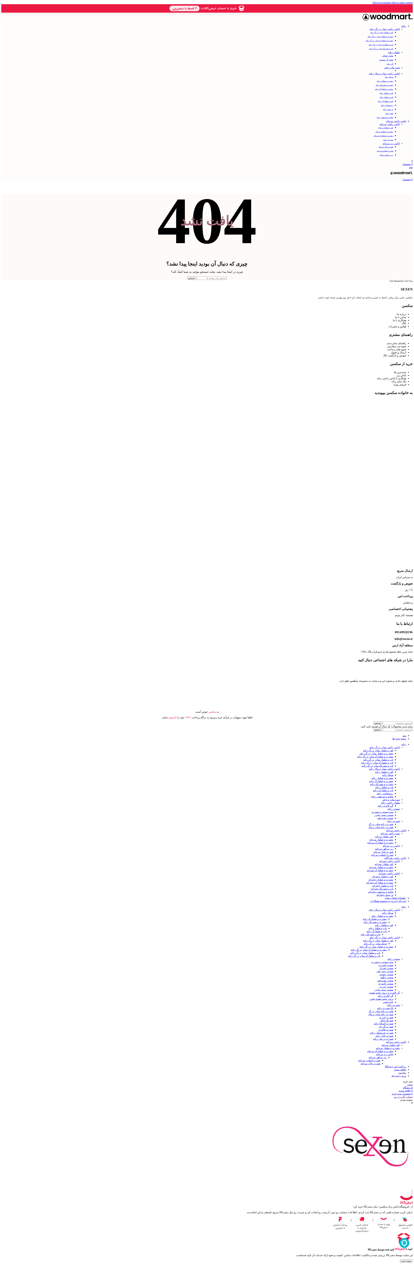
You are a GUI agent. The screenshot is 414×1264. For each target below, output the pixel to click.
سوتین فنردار (386, 968)
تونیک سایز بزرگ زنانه (375, 943)
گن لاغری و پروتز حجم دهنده (384, 992)
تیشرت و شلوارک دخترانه (379, 882)
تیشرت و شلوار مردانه (384, 132)
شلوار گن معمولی (386, 60)
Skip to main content (402, 2)
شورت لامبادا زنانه (383, 1023)
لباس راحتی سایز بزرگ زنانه (385, 29)
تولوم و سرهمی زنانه (385, 117)
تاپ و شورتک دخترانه (382, 888)
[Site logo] (388, 20)
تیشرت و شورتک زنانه (384, 85)
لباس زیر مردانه (391, 143)
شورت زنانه (393, 821)
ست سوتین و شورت (382, 812)
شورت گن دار (386, 1026)
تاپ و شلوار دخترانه (382, 885)
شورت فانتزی (385, 1029)
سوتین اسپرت (385, 965)
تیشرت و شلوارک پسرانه (380, 870)
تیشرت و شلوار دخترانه (381, 879)
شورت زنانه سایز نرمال (380, 827)
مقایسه (402, 1072)
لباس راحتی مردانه (390, 124)
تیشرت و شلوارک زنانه (384, 89)
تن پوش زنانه (388, 109)
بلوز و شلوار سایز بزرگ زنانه (381, 32)
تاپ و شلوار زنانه (386, 97)
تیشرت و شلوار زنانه (385, 81)
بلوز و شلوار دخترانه (382, 876)
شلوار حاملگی (387, 56)
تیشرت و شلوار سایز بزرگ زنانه (380, 36)
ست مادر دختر (392, 67)
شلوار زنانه (394, 52)
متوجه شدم (406, 1261)
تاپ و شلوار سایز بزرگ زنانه (378, 759)
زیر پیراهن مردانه (386, 155)
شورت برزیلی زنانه (383, 1039)
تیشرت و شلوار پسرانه (381, 867)
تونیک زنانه (389, 77)
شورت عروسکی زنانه (381, 1032)
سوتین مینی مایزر (383, 815)
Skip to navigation (382, 2)
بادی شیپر (388, 1002)
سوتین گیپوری (385, 983)
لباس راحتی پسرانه (389, 861)
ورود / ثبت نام (399, 1075)
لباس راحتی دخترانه (389, 873)
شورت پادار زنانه (384, 1035)
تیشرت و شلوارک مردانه (383, 136)
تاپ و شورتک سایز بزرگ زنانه (381, 49)
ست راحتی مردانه (390, 833)
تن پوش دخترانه (384, 895)
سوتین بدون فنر (384, 971)
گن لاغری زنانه (385, 805)
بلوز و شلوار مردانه (385, 128)
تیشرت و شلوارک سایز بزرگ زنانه (379, 40)
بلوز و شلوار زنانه (386, 93)
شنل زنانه (389, 113)
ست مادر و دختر (391, 799)
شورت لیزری (386, 1017)
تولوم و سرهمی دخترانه (380, 891)
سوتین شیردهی (385, 818)
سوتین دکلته (386, 977)
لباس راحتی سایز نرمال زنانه (384, 73)
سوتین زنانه (393, 808)
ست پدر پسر (388, 140)
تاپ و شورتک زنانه (370, 934)
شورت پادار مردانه (386, 147)
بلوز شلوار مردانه (384, 836)
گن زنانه (390, 64)
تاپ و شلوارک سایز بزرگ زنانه (381, 45)
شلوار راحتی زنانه (390, 802)
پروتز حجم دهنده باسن (381, 999)
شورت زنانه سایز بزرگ (381, 824)
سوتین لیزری (386, 986)
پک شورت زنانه (385, 1008)
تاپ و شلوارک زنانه (385, 101)
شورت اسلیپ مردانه (385, 151)
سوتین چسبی (386, 974)
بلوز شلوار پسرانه (384, 864)
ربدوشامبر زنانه (387, 105)
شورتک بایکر (386, 1020)
